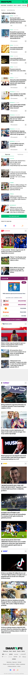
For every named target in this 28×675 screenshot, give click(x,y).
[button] (11, 25)
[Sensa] (15, 657)
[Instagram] (14, 226)
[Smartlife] (5, 2)
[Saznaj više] (25, 231)
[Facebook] (5, 226)
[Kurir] (11, 654)
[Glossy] (24, 657)
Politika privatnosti (12, 666)
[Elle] (10, 657)
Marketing (9, 662)
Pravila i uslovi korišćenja (9, 664)
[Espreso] (14, 659)
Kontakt (19, 662)
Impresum (14, 662)
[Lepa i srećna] (16, 654)
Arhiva (18, 666)
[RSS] (22, 226)
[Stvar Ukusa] (4, 657)
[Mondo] (4, 654)
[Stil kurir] (20, 657)
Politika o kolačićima (20, 664)
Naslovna (3, 10)
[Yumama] (23, 654)
